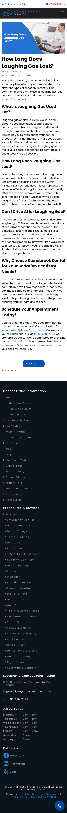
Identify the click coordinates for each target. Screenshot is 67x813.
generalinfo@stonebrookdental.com (29, 691)
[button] (62, 13)
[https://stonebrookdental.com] (22, 13)
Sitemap (41, 789)
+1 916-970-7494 (16, 4)
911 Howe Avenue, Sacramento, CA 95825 (28, 684)
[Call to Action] (60, 806)
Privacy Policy (19, 796)
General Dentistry (11, 71)
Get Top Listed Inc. (33, 794)
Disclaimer (52, 794)
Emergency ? (57, 4)
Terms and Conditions (42, 796)
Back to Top (33, 363)
